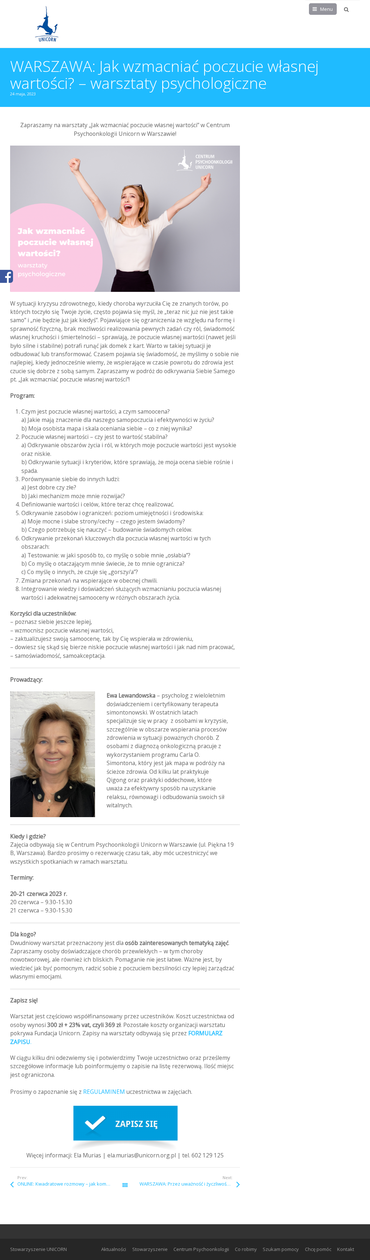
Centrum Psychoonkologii (201, 1249)
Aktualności (113, 1249)
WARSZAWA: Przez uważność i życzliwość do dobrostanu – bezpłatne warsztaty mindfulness (189, 1184)
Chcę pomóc (318, 1249)
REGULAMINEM (104, 1092)
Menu (326, 9)
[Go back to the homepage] (46, 24)
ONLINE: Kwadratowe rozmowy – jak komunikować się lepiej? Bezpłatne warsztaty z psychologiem (71, 1184)
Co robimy (246, 1249)
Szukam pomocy (281, 1249)
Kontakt (345, 1249)
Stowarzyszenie (150, 1249)
